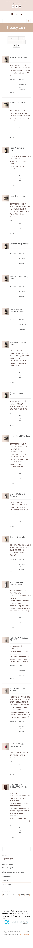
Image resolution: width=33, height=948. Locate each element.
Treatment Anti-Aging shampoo (18, 343)
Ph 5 (8, 894)
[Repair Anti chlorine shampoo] (5, 150)
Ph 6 (18, 894)
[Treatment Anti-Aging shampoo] (5, 344)
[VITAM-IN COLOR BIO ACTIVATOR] (5, 691)
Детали (12, 92)
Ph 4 (4, 894)
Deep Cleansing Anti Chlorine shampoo (17, 310)
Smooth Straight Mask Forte (20, 436)
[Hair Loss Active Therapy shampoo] (5, 278)
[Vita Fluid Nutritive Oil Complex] (5, 496)
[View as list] (18, 45)
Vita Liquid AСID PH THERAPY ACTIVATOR (18, 786)
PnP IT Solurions (24, 934)
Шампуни (7, 885)
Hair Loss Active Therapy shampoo (19, 277)
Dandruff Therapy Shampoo (20, 244)
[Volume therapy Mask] (5, 105)
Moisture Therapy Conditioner (16, 394)
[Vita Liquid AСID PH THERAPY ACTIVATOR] (5, 787)
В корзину (13, 125)
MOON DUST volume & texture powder (18, 745)
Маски (5, 880)
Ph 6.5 (22, 894)
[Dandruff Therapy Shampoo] (5, 246)
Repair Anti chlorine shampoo (17, 149)
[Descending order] (23, 38)
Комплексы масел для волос (14, 872)
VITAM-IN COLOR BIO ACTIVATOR (18, 689)
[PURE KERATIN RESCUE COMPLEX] (5, 640)
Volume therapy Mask (18, 102)
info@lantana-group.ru (16, 3)
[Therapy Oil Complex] (5, 539)
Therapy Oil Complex (17, 537)
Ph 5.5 (13, 894)
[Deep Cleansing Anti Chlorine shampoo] (5, 311)
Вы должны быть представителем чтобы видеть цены (22, 84)
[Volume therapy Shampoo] (5, 59)
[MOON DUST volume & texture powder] (5, 746)
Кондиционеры (9, 876)
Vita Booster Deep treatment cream (16, 583)
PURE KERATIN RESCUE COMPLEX (19, 639)
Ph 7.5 (27, 894)
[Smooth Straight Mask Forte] (5, 438)
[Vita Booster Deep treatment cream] (5, 584)
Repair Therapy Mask (17, 196)
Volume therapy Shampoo (19, 57)
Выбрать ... (13, 79)
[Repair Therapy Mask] (5, 198)
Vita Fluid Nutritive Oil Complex (17, 495)
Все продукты (8, 868)
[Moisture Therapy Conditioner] (5, 395)
